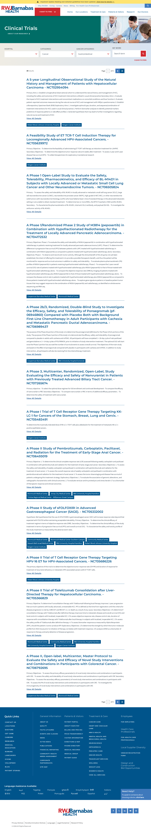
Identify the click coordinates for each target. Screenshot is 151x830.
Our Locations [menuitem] (82, 12)
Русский (74, 793)
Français (51, 790)
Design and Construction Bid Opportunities (130, 765)
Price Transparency (73, 734)
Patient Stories (12, 770)
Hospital (9, 49)
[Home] (17, 10)
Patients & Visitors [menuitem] (116, 12)
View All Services (97, 775)
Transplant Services (98, 759)
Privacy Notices (17, 822)
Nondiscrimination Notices (35, 822)
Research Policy (77, 822)
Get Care (9, 733)
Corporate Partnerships (46, 762)
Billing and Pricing (73, 730)
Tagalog (36, 790)
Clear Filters (140, 60)
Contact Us (10, 722)
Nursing (9, 751)
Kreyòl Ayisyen (82, 790)
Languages (10, 755)
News (66, 6)
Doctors (9, 730)
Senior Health (95, 755)
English (8, 790)
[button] (148, 6)
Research (9, 741)
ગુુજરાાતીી (65, 790)
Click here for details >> (105, 2)
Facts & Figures (47, 730)
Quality (43, 726)
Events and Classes (49, 734)
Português (59, 793)
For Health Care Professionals (87, 6)
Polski (40, 793)
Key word (116, 48)
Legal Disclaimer (63, 822)
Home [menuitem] (70, 12)
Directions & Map (72, 742)
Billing (72, 6)
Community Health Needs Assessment (48, 755)
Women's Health (96, 771)
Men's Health (95, 732)
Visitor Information (73, 738)
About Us (44, 722)
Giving (52, 6)
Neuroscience (95, 743)
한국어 (7, 793)
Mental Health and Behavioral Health (97, 738)
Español (91, 793)
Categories (45, 49)
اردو (105, 793)
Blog (7, 767)
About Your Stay (71, 726)
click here (140, 797)
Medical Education (10, 746)
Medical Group (71, 754)
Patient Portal (71, 722)
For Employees (128, 722)
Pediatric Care (96, 751)
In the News (45, 742)
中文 (23, 793)
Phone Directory (72, 746)
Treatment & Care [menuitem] (98, 12)
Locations (10, 726)
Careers (59, 6)
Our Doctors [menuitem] (143, 12)
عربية (21, 790)
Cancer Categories (85, 49)
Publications (46, 746)
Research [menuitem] (131, 12)
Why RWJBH (43, 6)
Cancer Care (95, 722)
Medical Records (72, 750)
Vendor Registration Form (130, 754)
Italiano (107, 790)
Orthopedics (95, 747)
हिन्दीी (92, 790)
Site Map (44, 767)
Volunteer (10, 763)
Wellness (93, 763)
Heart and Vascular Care (98, 727)
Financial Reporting (49, 750)
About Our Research (18, 33)
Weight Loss (94, 767)
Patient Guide (70, 758)
